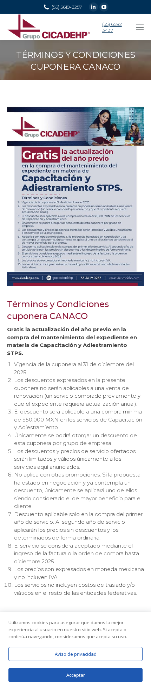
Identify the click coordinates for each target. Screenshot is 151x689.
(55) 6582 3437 (112, 27)
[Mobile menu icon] (140, 27)
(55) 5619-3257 (67, 7)
